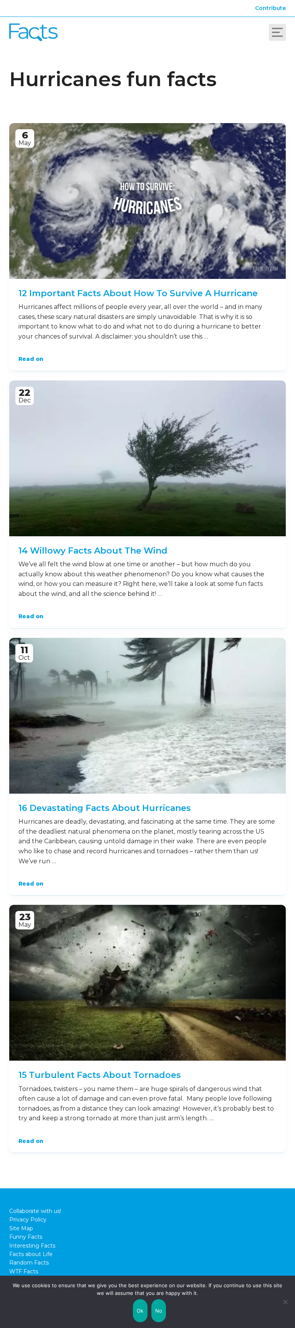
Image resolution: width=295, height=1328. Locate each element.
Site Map (21, 1228)
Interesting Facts (32, 1245)
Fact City (33, 32)
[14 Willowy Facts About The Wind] (147, 458)
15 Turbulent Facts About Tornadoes (99, 1075)
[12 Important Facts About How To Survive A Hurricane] (147, 201)
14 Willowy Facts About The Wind (92, 551)
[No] (285, 1302)
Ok (140, 1311)
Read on (30, 358)
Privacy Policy (27, 1219)
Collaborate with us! (35, 1211)
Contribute (270, 8)
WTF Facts (23, 1271)
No (158, 1311)
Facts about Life (31, 1254)
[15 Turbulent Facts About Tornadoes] (147, 983)
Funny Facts (25, 1236)
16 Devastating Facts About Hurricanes (104, 808)
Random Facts (29, 1262)
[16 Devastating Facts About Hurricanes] (147, 716)
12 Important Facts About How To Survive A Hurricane (138, 293)
